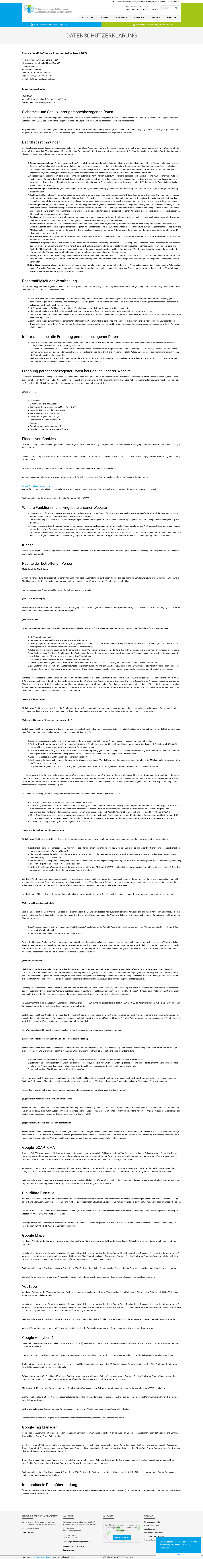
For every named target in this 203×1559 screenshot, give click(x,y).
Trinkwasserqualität (151, 1526)
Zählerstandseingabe (152, 1522)
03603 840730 (28, 1532)
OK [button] (178, 1555)
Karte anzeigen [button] (122, 1537)
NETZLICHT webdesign (125, 1557)
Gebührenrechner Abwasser (154, 1536)
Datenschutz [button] (165, 1547)
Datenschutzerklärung (126, 1529)
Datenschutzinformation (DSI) (63, 1557)
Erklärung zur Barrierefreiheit (74, 1546)
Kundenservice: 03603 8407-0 (137, 7)
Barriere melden (69, 1550)
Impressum (27, 1557)
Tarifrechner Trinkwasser (153, 1533)
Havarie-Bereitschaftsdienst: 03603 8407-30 (142, 9)
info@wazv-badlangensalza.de (78, 1542)
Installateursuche (150, 1529)
